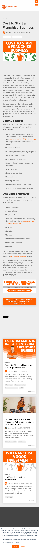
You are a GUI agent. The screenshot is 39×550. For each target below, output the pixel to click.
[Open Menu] (36, 5)
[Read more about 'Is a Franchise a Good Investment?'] (19, 461)
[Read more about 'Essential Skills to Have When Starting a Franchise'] (19, 349)
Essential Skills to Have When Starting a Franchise (19, 366)
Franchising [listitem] (22, 442)
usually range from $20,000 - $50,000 (22, 139)
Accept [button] (15, 546)
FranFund (9, 32)
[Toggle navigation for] (19, 513)
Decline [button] (23, 546)
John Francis (12, 428)
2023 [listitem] (21, 388)
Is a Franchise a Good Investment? (15, 478)
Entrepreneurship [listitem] (20, 385)
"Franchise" (7, 37)
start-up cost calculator (18, 256)
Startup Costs (17, 37)
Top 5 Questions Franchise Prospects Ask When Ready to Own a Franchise (19, 422)
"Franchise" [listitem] (8, 385)
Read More (31, 391)
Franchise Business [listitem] (11, 388)
